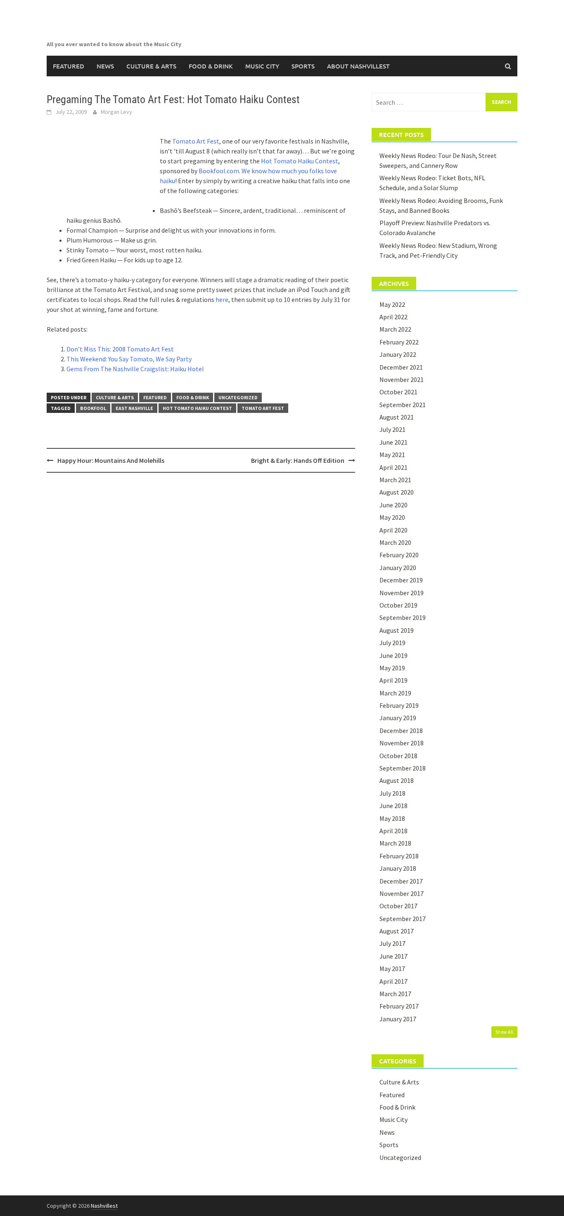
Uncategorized (238, 397)
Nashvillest (104, 1205)
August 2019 (396, 630)
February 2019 (399, 705)
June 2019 (393, 655)
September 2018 (402, 768)
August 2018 (396, 780)
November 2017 (401, 893)
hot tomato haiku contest (197, 408)
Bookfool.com (219, 171)
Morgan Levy (116, 111)
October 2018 (398, 756)
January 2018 (397, 868)
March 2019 (395, 693)
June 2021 (393, 442)
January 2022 (397, 354)
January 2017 (397, 1019)
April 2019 (393, 680)
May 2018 (392, 818)
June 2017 (393, 956)
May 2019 (392, 668)
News (105, 66)
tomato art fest (263, 408)
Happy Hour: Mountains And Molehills (110, 460)
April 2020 (393, 530)
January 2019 (397, 718)
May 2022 (392, 304)
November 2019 (401, 593)
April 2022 (393, 317)
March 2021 (395, 480)
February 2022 (399, 342)
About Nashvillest (358, 66)
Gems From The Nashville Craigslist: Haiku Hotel (135, 369)
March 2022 (395, 329)
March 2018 (395, 843)
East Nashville (134, 408)
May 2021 (392, 454)
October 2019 (398, 605)
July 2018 (392, 793)
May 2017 (392, 968)
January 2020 (397, 567)
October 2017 (398, 906)
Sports (303, 66)
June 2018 (393, 805)
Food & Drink (211, 66)
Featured (68, 66)
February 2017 (399, 1006)
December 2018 (401, 730)
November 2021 (401, 379)
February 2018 (399, 856)
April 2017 (393, 981)
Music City (262, 66)
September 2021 (402, 405)
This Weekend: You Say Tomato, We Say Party (129, 359)
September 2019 (402, 617)
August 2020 (396, 492)
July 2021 (392, 429)
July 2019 (392, 643)
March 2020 (395, 542)
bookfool (93, 408)
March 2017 (395, 994)
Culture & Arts (151, 66)
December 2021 (401, 367)
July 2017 (392, 943)
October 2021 (398, 392)
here (222, 299)
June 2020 (393, 505)
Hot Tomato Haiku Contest (299, 161)
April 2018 (393, 831)
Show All (504, 1032)
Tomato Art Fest (195, 141)
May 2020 (392, 517)
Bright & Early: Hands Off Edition (297, 460)
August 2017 (396, 931)
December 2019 (401, 580)
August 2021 (396, 417)
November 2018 (401, 743)
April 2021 (393, 467)
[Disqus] (201, 586)
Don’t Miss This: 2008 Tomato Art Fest (120, 349)
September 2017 (402, 918)
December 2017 (401, 881)
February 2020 (399, 555)
